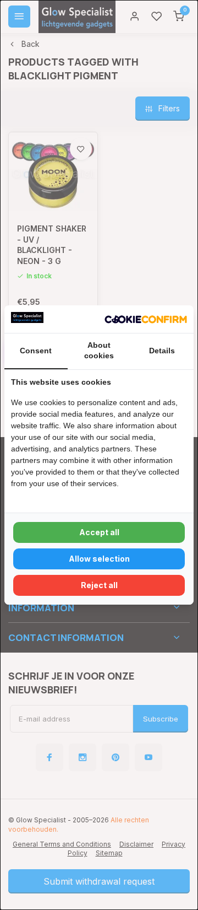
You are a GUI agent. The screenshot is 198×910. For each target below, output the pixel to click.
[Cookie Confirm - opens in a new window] (146, 319)
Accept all (99, 532)
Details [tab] (162, 350)
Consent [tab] (36, 350)
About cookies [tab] (99, 350)
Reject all (99, 585)
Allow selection (99, 558)
